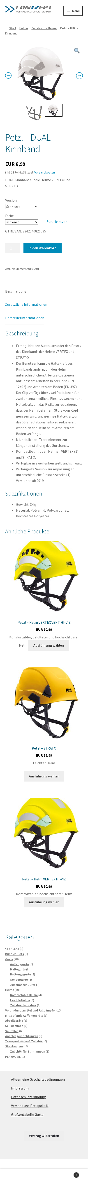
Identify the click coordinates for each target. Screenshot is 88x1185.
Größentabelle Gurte (27, 1114)
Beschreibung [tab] (15, 291)
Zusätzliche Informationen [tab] (26, 304)
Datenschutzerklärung (28, 1097)
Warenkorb (68, 1173)
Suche (44, 1177)
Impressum (20, 1088)
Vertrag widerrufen (44, 1135)
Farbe (9, 215)
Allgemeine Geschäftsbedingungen (38, 1079)
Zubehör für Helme (44, 28)
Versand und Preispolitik (30, 1105)
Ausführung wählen (48, 645)
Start (12, 28)
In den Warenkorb (42, 248)
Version (11, 200)
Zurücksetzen (56, 221)
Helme (23, 28)
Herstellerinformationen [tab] (24, 317)
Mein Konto (14, 1177)
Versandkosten (44, 172)
